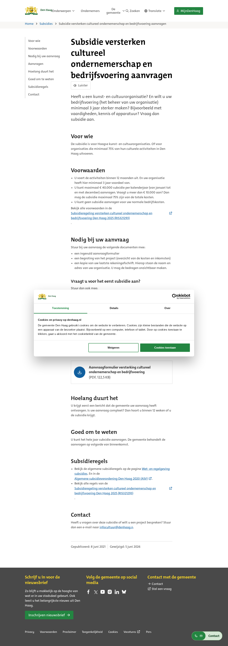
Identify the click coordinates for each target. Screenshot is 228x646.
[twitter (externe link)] (95, 593)
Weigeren (113, 347)
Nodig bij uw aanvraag (44, 56)
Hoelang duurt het (41, 71)
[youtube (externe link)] (102, 593)
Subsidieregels (38, 87)
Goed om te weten (41, 79)
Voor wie (34, 41)
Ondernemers (90, 11)
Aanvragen (35, 64)
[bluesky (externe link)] (124, 593)
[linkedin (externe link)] (117, 593)
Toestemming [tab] (60, 308)
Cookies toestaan (165, 347)
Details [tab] (114, 308)
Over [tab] (167, 308)
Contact (33, 94)
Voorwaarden (37, 48)
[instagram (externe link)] (110, 593)
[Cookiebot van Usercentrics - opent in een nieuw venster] (174, 296)
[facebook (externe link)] (88, 593)
